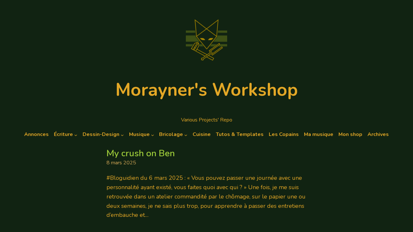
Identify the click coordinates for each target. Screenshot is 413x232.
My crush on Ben (140, 154)
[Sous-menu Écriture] (75, 134)
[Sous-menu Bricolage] (185, 134)
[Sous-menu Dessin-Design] (122, 134)
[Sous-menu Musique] (152, 134)
